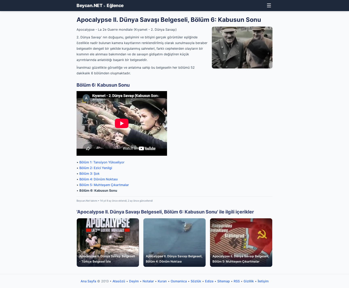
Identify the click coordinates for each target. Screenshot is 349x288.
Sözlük (196, 281)
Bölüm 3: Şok (89, 173)
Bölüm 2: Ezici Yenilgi (95, 168)
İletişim (263, 281)
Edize (209, 281)
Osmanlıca (179, 281)
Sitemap (223, 281)
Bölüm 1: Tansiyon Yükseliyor (101, 162)
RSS (237, 281)
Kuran (162, 281)
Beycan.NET (89, 5)
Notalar (148, 281)
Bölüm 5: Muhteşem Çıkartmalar (104, 185)
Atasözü (118, 281)
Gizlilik (249, 281)
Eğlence (115, 5)
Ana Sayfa (88, 281)
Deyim (134, 281)
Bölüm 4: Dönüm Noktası (98, 179)
